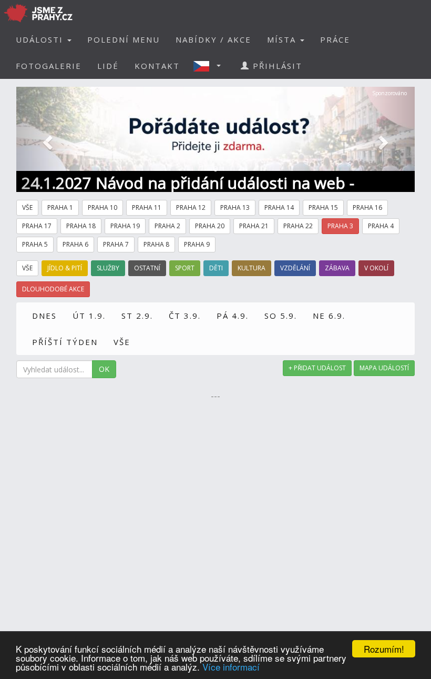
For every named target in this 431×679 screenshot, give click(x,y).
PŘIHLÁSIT (276, 65)
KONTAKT (157, 65)
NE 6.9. (329, 315)
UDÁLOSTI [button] (41, 39)
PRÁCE (335, 39)
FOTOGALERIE (48, 65)
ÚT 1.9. (89, 315)
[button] (210, 66)
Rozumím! (384, 648)
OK (104, 369)
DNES (44, 315)
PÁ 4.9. (233, 315)
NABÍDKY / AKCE (213, 39)
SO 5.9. (280, 315)
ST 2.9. (137, 315)
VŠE (122, 342)
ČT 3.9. (185, 315)
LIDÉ (108, 65)
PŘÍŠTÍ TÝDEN (65, 342)
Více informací (231, 666)
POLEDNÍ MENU (123, 39)
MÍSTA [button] (283, 39)
